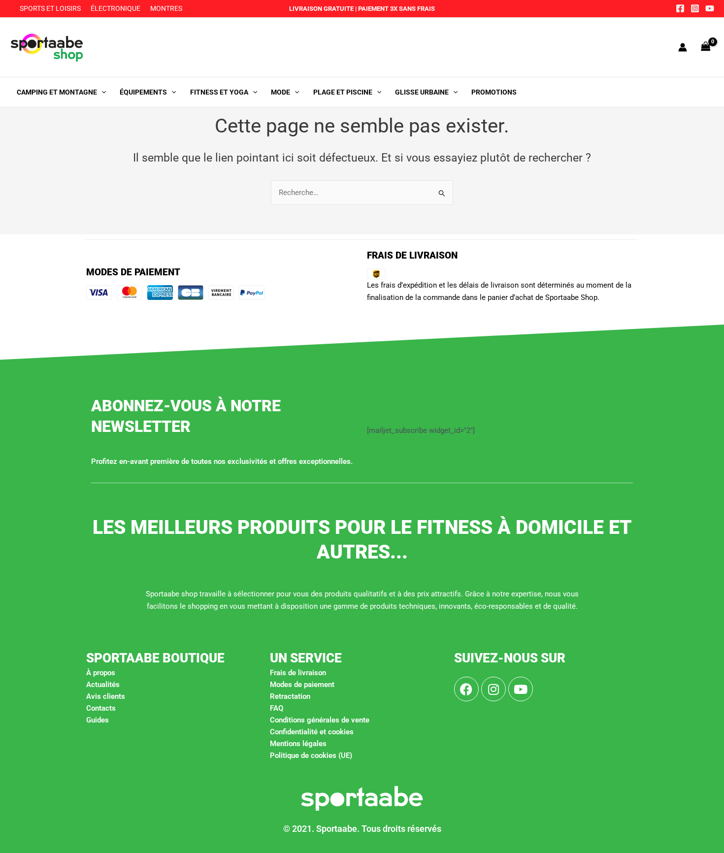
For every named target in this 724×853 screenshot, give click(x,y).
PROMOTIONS (494, 92)
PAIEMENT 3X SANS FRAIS (396, 8)
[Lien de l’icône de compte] (682, 47)
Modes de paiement (302, 684)
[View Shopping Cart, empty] (706, 47)
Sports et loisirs (50, 8)
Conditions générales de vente (319, 720)
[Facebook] (680, 8)
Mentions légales (298, 743)
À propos (100, 672)
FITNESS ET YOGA (219, 92)
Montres (166, 8)
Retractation (290, 696)
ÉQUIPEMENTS (143, 92)
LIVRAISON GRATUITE (321, 8)
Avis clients (105, 696)
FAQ (276, 708)
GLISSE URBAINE (422, 92)
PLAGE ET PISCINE (342, 92)
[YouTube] (709, 8)
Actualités (103, 684)
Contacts (101, 708)
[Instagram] (695, 8)
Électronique (115, 8)
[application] (101, 92)
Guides (97, 720)
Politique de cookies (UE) (311, 755)
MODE (280, 92)
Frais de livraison (298, 672)
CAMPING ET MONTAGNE (57, 92)
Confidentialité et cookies (312, 731)
